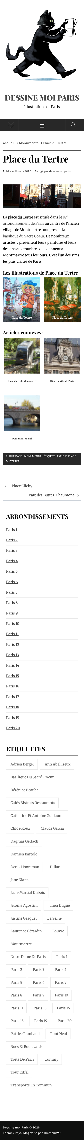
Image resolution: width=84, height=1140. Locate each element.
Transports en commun (31, 1085)
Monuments (32, 456)
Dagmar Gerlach (24, 841)
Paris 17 (12, 696)
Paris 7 (12, 592)
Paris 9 (12, 613)
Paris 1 (11, 529)
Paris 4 (12, 561)
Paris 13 (12, 655)
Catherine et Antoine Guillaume (37, 815)
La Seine (54, 918)
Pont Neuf (58, 1033)
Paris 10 (12, 623)
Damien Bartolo (24, 854)
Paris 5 (12, 571)
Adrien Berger (22, 764)
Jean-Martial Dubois (28, 892)
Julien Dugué (59, 905)
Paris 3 (12, 550)
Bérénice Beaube (24, 790)
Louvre (58, 931)
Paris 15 (12, 676)
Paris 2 (12, 540)
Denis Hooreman (25, 867)
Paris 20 (13, 728)
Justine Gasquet (24, 918)
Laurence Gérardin (26, 931)
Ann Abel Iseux (58, 764)
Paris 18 (62, 456)
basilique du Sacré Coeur (23, 236)
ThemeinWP (52, 1133)
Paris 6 (12, 582)
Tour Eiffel (20, 1072)
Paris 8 (12, 602)
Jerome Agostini (24, 905)
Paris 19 (12, 717)
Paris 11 (12, 634)
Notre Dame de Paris (28, 956)
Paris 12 (12, 644)
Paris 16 (12, 686)
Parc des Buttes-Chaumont (51, 495)
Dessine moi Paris (42, 97)
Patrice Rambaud (25, 1033)
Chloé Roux (20, 828)
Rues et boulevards (27, 1046)
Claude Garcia (52, 828)
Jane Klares (20, 880)
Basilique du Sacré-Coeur (32, 777)
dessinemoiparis (60, 171)
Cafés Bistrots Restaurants (33, 802)
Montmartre (21, 944)
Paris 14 (12, 665)
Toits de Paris (22, 1059)
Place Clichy (22, 486)
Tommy (51, 1059)
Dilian (55, 867)
